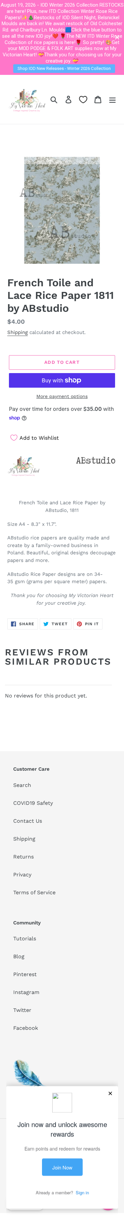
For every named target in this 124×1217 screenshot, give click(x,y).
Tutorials (24, 938)
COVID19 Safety (33, 803)
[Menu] (112, 99)
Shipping (17, 332)
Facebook (25, 1028)
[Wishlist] (83, 99)
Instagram (26, 992)
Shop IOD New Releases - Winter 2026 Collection (64, 68)
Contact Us (27, 821)
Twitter (22, 1010)
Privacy (22, 874)
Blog (18, 956)
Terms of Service (34, 892)
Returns (23, 857)
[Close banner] (117, 37)
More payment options (62, 396)
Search (22, 785)
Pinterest (25, 974)
